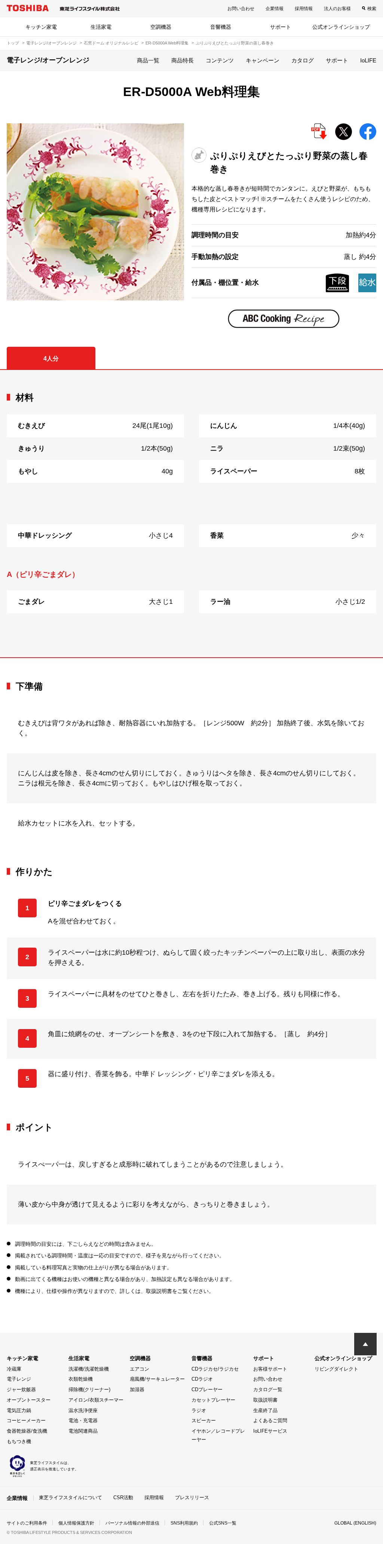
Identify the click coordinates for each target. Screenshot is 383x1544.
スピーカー (204, 1420)
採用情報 (304, 8)
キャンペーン (262, 60)
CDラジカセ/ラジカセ (215, 1369)
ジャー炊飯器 (21, 1389)
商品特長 (182, 60)
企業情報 (275, 8)
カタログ (302, 60)
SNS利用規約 (184, 1523)
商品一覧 (148, 60)
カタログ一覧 (267, 1389)
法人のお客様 (337, 8)
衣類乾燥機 (80, 1379)
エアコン (139, 1369)
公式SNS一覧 (222, 1523)
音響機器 (220, 27)
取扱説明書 (265, 1400)
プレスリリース (192, 1497)
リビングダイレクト (336, 1369)
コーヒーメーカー (26, 1420)
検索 (371, 8)
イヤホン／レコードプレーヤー (218, 1435)
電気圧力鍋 (19, 1410)
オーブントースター (28, 1400)
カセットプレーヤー (213, 1400)
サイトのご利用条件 (27, 1523)
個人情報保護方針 (76, 1523)
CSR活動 (123, 1497)
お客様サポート (270, 1369)
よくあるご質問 (270, 1420)
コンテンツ (220, 60)
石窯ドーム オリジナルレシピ (111, 43)
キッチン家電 (41, 27)
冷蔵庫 (14, 1369)
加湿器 (137, 1389)
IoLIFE (368, 60)
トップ (13, 43)
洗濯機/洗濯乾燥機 (88, 1369)
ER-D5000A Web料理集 (167, 43)
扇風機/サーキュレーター (157, 1379)
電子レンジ (19, 1379)
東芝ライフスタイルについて (70, 1497)
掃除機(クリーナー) (89, 1389)
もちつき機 (19, 1441)
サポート (280, 27)
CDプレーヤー (207, 1389)
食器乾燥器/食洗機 (27, 1431)
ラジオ (199, 1410)
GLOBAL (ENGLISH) (355, 1523)
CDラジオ (202, 1379)
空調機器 (160, 27)
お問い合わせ (240, 8)
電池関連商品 (83, 1431)
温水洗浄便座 (83, 1410)
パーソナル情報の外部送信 (132, 1523)
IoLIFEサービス (270, 1431)
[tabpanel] (191, 513)
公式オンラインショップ (341, 27)
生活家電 (101, 27)
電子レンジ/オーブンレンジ (51, 43)
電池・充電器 (83, 1420)
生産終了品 (265, 1410)
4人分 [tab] (51, 358)
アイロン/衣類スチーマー (95, 1400)
